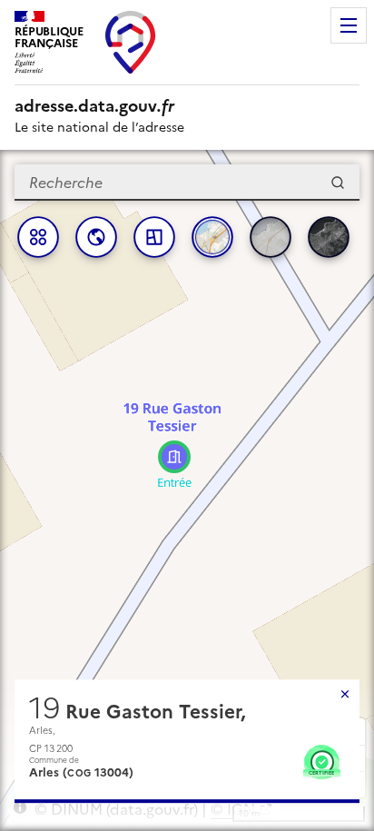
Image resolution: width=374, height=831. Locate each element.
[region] (187, 490)
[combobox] (187, 182)
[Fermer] (344, 693)
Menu (348, 25)
